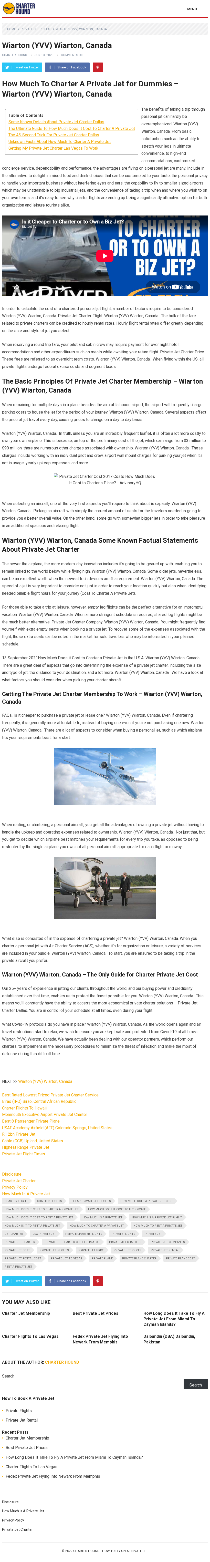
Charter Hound (14, 55)
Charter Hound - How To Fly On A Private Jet (110, 1551)
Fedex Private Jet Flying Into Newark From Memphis (53, 1476)
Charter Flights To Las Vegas (30, 1336)
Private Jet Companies (168, 1242)
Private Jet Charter (19, 1180)
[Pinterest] (98, 67)
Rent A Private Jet (18, 1266)
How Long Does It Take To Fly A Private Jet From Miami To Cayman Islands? (174, 1319)
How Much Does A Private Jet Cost (146, 1201)
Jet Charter (14, 1234)
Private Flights (123, 1234)
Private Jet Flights (54, 1250)
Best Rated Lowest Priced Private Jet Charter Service (50, 1095)
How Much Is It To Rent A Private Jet (32, 1225)
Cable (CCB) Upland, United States (32, 1140)
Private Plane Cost (180, 1258)
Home (11, 29)
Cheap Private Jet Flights (91, 1201)
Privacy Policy (15, 1187)
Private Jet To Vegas (66, 1258)
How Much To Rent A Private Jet (157, 1225)
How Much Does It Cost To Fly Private (117, 1209)
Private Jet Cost (17, 1250)
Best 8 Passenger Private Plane (31, 1121)
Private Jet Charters (125, 1242)
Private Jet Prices (127, 1250)
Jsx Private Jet (44, 1234)
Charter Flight (16, 1201)
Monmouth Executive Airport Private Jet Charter (44, 1114)
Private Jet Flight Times (23, 1154)
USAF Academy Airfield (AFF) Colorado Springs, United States (57, 1127)
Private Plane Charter (139, 1258)
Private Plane (102, 1258)
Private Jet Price (91, 1250)
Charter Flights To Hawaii (24, 1108)
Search (8, 1376)
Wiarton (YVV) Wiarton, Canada (45, 1081)
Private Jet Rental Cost (23, 1258)
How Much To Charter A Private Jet (97, 1225)
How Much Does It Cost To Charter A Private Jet (42, 1209)
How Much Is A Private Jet (26, 1193)
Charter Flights (49, 1201)
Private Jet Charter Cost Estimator (72, 1242)
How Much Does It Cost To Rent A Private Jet (39, 1217)
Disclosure (12, 1174)
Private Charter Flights (83, 1234)
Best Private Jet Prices (95, 1313)
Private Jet (153, 1234)
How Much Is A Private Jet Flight (157, 1217)
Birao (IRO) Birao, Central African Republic (39, 1101)
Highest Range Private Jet (25, 1147)
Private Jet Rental (36, 29)
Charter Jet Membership (26, 1313)
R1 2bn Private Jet (18, 1134)
